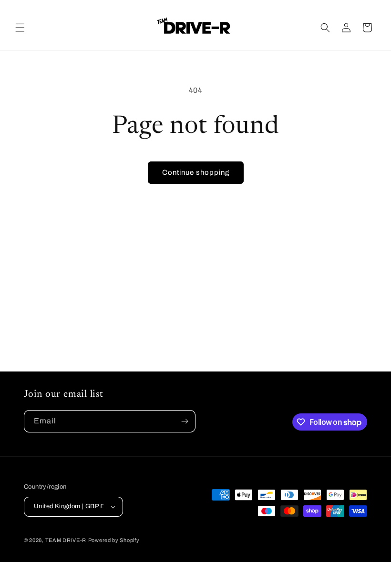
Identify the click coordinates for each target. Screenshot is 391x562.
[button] (20, 27)
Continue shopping (195, 172)
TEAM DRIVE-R (65, 540)
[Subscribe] (184, 421)
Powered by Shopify (114, 540)
